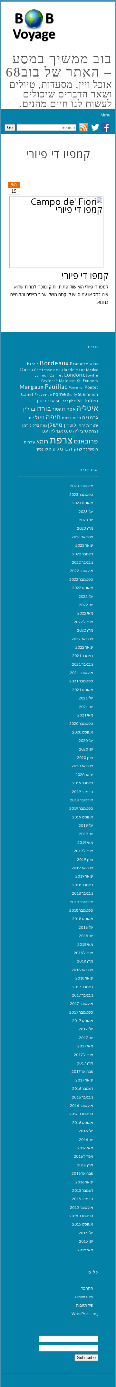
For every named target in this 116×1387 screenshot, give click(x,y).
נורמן (27, 425)
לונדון (70, 425)
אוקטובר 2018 (81, 901)
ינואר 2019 (84, 876)
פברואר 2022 (82, 638)
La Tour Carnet (48, 375)
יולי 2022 (86, 596)
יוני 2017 (86, 1037)
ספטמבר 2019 (81, 808)
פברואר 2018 (82, 969)
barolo (33, 364)
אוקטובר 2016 (81, 1105)
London (73, 375)
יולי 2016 (86, 1130)
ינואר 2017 (84, 1080)
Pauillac (56, 386)
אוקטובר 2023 (81, 485)
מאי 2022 (85, 613)
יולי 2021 (86, 698)
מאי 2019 (85, 842)
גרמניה (90, 417)
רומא (42, 441)
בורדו (43, 408)
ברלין (29, 409)
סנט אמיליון (60, 430)
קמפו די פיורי (85, 275)
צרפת (61, 439)
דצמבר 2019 (82, 782)
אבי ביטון (46, 400)
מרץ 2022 (85, 630)
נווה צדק (40, 425)
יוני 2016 (86, 1139)
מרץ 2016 (85, 1165)
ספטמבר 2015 (81, 1215)
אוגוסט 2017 (82, 1020)
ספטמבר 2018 (81, 910)
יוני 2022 (86, 604)
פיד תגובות (84, 1305)
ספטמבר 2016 (81, 1113)
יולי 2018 (86, 927)
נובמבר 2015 (82, 1198)
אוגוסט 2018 (82, 918)
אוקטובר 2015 (81, 1207)
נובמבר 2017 (82, 995)
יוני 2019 (86, 833)
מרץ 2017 (85, 1063)
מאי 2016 (85, 1147)
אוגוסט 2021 (82, 689)
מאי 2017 (85, 1046)
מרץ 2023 (85, 528)
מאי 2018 (85, 944)
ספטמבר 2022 (81, 579)
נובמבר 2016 (82, 1097)
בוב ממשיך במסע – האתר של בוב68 (59, 65)
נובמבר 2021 (82, 664)
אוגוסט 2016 (82, 1122)
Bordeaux (54, 363)
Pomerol (76, 387)
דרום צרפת (71, 418)
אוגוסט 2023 (82, 502)
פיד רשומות (84, 1296)
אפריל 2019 (83, 850)
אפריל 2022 (83, 621)
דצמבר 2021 (82, 655)
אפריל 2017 (83, 1054)
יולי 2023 (86, 511)
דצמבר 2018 (82, 884)
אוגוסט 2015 (82, 1224)
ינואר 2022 (84, 647)
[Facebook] (105, 130)
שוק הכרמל (69, 449)
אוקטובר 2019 (81, 800)
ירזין (81, 425)
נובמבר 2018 (82, 893)
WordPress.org (85, 1313)
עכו (45, 430)
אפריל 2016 (83, 1156)
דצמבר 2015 (82, 1190)
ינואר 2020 (84, 774)
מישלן (55, 424)
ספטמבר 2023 (81, 494)
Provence (43, 394)
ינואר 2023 (84, 545)
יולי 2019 (86, 825)
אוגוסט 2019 (82, 817)
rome (59, 394)
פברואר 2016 (82, 1173)
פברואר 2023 (82, 536)
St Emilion (88, 394)
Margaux (32, 386)
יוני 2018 (86, 935)
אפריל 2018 (83, 952)
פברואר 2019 (82, 867)
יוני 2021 (86, 706)
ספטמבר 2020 (81, 723)
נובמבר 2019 (82, 791)
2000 (93, 364)
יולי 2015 (86, 1232)
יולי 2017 (86, 1029)
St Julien (87, 400)
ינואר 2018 (84, 978)
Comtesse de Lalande (54, 370)
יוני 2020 (86, 749)
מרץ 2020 (85, 757)
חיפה (53, 417)
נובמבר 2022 (82, 562)
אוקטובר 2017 (81, 1003)
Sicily (72, 394)
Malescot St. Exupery (78, 381)
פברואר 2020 (82, 765)
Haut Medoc (87, 370)
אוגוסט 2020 (82, 732)
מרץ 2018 (85, 961)
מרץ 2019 (85, 859)
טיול (40, 417)
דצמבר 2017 (82, 986)
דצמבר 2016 (82, 1088)
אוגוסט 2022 (82, 587)
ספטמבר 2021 (81, 681)
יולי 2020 (86, 740)
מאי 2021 (85, 715)
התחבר (87, 1288)
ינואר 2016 (84, 1182)
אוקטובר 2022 (81, 570)
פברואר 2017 (82, 1071)
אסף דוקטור (64, 409)
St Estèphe (66, 401)
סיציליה (80, 430)
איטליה (87, 408)
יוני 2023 (86, 519)
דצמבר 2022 (82, 554)
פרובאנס (86, 441)
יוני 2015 (86, 1241)
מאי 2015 (85, 1249)
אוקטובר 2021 (81, 672)
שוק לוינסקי (46, 449)
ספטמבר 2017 (81, 1012)
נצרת (93, 431)
